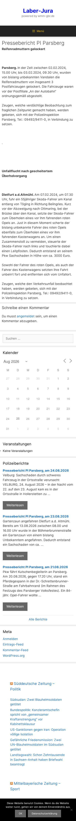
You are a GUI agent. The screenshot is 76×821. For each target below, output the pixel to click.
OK (20, 813)
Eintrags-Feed (13, 644)
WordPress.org (14, 655)
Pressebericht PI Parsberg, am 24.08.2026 (36, 470)
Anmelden (10, 639)
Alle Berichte (38, 619)
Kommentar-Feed (15, 650)
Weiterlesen (15, 505)
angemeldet (25, 316)
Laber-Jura (38, 10)
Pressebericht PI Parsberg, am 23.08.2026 (36, 516)
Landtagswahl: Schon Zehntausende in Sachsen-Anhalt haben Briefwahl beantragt (37, 759)
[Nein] (71, 810)
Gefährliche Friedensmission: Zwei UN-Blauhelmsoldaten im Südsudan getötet (36, 744)
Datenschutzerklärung (44, 813)
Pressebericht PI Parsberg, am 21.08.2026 (35, 567)
